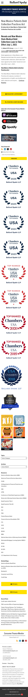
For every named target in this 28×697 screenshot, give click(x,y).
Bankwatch (4, 571)
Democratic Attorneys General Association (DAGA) (13, 498)
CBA (2, 489)
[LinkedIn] (5, 149)
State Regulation (13, 52)
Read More (20, 683)
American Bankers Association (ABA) (10, 475)
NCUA (2, 543)
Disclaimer (4, 663)
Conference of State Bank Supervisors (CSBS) (12, 495)
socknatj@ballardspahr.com (10, 658)
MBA (2, 534)
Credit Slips (4, 577)
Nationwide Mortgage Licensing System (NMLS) (13, 540)
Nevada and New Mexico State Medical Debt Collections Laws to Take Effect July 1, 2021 (11, 40)
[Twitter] (8, 149)
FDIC (2, 513)
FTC (2, 522)
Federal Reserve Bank (6, 516)
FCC (2, 510)
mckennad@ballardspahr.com (10, 650)
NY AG (2, 546)
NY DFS (3, 549)
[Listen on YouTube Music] (9, 122)
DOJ (2, 507)
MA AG (3, 531)
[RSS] (2, 149)
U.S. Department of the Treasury (9, 555)
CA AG (2, 481)
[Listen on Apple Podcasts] (9, 117)
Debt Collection (10, 50)
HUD (2, 525)
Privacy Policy (10, 663)
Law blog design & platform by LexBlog (13, 694)
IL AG (2, 528)
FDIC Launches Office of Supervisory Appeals (12, 604)
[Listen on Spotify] (9, 128)
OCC (2, 552)
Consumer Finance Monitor (14, 9)
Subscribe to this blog (8, 152)
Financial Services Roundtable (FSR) (10, 519)
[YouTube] (11, 149)
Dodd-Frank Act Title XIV (7, 504)
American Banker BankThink (8, 563)
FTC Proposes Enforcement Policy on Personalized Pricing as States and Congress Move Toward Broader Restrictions (13, 622)
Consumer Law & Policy (7, 574)
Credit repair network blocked (8, 601)
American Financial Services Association (11, 478)
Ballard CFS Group (8, 48)
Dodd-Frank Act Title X (6, 501)
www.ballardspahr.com (14, 691)
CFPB (2, 492)
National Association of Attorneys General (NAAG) (13, 537)
